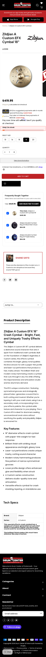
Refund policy (9, 648)
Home (4, 26)
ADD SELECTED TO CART (29, 204)
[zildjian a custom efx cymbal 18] (20, 76)
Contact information (30, 650)
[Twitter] (10, 280)
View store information (21, 160)
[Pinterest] (16, 280)
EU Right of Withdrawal (23, 653)
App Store (14, 19)
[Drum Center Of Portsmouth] (22, 5)
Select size (6, 135)
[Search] (37, 5)
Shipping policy (14, 650)
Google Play (35, 19)
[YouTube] (16, 620)
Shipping (5, 105)
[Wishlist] (41, 3)
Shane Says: (23, 258)
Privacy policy (22, 648)
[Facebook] (4, 280)
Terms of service (35, 648)
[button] (3, 5)
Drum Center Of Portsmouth (25, 643)
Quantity (5, 148)
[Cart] (41, 7)
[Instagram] (12, 620)
